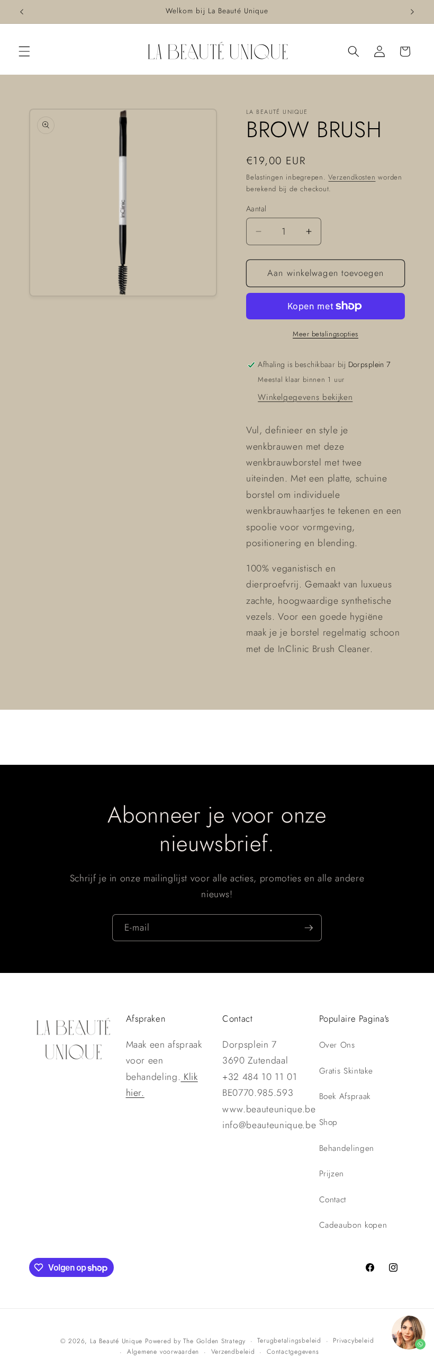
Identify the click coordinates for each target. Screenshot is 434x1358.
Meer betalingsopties (325, 334)
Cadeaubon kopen (353, 1225)
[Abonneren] (308, 928)
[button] (24, 51)
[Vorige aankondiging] (21, 11)
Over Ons (337, 1045)
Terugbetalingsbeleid (289, 1340)
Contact (333, 1199)
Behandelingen (347, 1148)
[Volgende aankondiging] (412, 11)
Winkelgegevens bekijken (305, 397)
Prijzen (332, 1174)
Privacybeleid (353, 1340)
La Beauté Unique (116, 1341)
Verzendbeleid (233, 1351)
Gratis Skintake (346, 1071)
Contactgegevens (293, 1351)
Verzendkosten (351, 177)
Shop (328, 1122)
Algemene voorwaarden (163, 1351)
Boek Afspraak (345, 1096)
